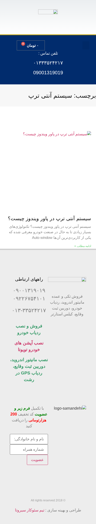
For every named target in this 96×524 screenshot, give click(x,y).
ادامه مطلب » (82, 246)
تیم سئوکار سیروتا (29, 510)
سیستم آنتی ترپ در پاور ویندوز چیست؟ (49, 218)
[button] (85, 45)
